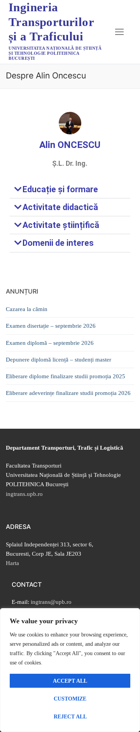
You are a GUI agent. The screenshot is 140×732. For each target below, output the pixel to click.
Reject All (70, 717)
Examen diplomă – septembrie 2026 (50, 343)
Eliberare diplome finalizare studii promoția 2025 (65, 376)
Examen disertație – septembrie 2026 (51, 326)
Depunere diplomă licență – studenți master (58, 359)
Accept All (70, 681)
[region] (70, 670)
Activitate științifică (61, 225)
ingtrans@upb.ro (51, 602)
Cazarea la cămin (26, 309)
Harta (12, 563)
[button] (70, 189)
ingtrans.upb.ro (24, 494)
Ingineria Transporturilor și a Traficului (51, 21)
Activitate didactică (60, 207)
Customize (70, 699)
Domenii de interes (58, 243)
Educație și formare (60, 189)
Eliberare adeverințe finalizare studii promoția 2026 (68, 393)
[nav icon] (119, 31)
